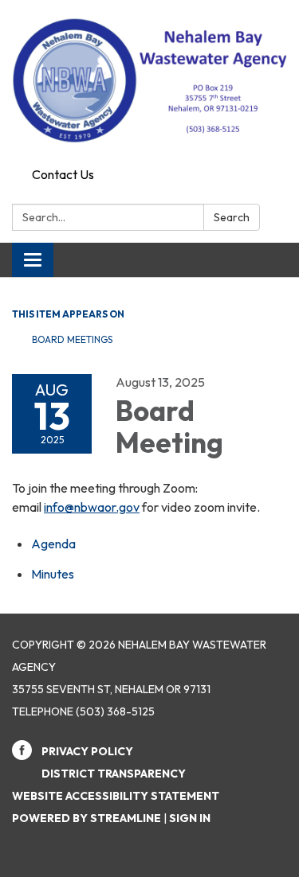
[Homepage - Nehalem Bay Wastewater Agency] (149, 80)
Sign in (189, 818)
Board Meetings (72, 339)
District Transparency (113, 773)
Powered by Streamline (86, 818)
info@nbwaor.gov (92, 507)
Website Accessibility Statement (115, 796)
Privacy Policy (87, 751)
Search (232, 217)
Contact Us (63, 174)
